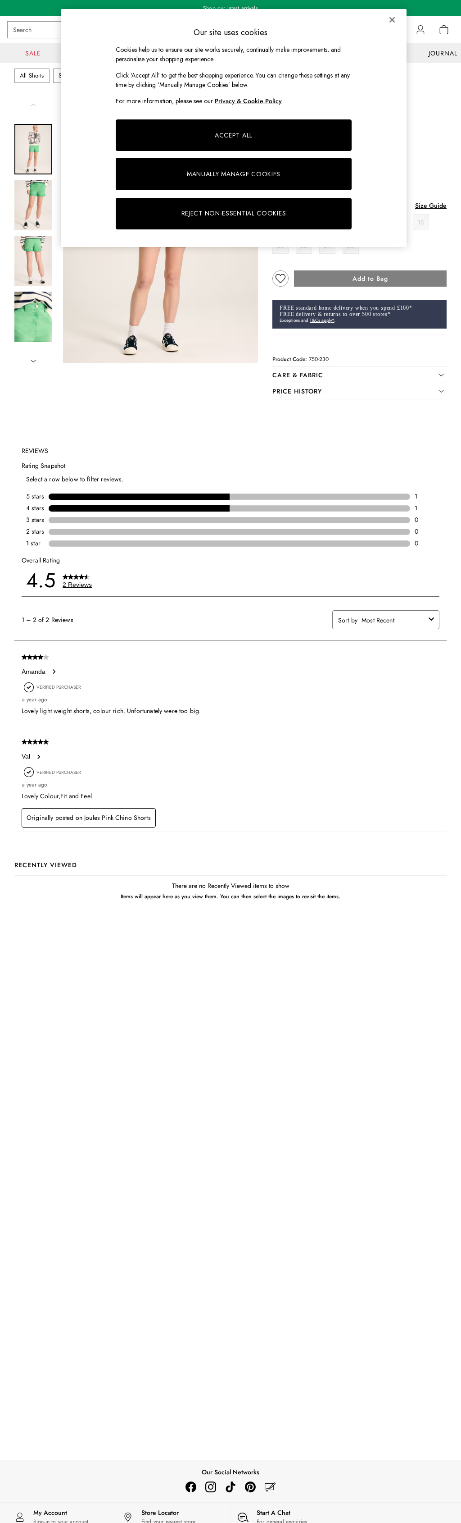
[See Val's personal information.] (38, 756)
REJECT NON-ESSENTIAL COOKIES (233, 213)
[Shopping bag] (444, 30)
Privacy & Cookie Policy (248, 100)
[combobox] (393, 620)
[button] (359, 375)
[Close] (392, 20)
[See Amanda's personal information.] (53, 671)
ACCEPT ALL (234, 135)
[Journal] (270, 1487)
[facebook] (191, 1487)
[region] (234, 128)
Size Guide (431, 205)
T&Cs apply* (322, 320)
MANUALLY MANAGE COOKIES (233, 173)
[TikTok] (230, 1487)
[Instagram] (211, 1487)
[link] (420, 30)
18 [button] (421, 222)
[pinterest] (250, 1487)
